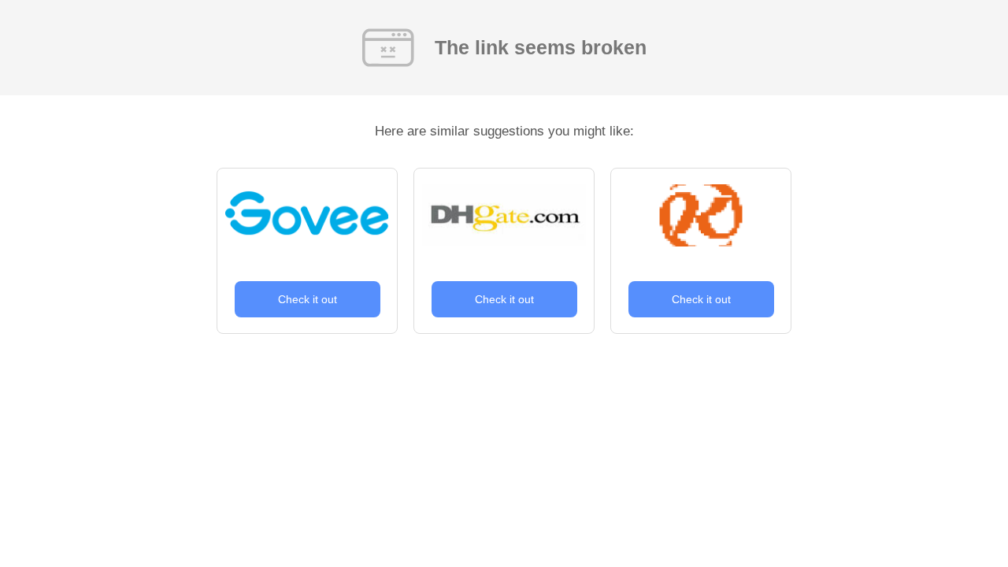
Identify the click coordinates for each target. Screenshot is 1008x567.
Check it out (307, 299)
